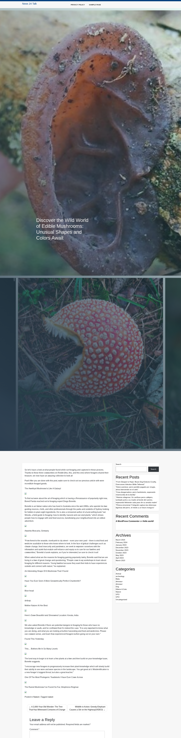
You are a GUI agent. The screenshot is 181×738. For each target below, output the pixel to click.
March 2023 (120, 560)
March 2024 (120, 540)
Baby (118, 579)
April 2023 (120, 558)
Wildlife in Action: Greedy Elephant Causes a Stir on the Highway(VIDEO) (87, 708)
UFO (117, 594)
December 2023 (122, 548)
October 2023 (121, 553)
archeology (120, 576)
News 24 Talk (29, 3)
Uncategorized (121, 600)
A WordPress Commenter (128, 521)
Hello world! (148, 521)
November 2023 (122, 550)
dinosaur (119, 581)
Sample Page (95, 5)
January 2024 (121, 545)
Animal (118, 574)
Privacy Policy (78, 5)
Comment (34, 729)
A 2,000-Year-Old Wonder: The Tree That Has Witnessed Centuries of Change (47, 708)
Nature (36, 697)
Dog (117, 587)
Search (118, 464)
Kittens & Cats (121, 589)
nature (50, 697)
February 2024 (121, 542)
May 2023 (119, 555)
